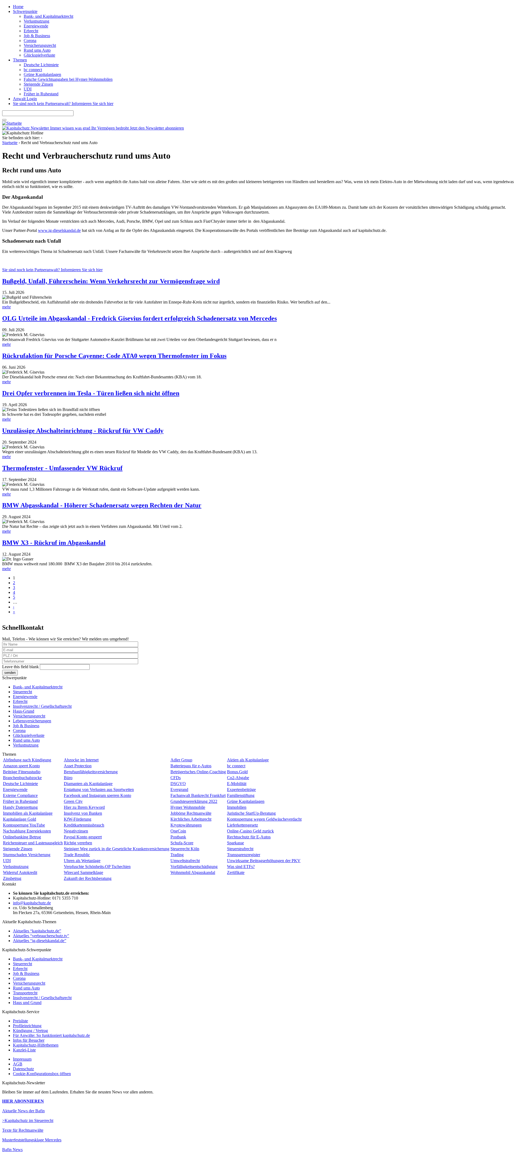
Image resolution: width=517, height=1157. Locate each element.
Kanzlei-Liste (24, 1050)
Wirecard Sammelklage (83, 872)
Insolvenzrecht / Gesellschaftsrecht (42, 706)
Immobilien (236, 807)
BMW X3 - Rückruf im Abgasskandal (54, 542)
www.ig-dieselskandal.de (59, 230)
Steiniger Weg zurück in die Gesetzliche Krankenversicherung (116, 848)
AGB (17, 1064)
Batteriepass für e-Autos (190, 766)
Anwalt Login (25, 98)
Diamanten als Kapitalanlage (88, 783)
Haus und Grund (27, 1002)
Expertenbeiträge (241, 789)
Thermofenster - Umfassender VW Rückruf (62, 468)
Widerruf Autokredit (20, 872)
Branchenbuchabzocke (22, 777)
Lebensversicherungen (32, 721)
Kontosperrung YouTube (24, 825)
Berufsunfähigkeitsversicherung (91, 771)
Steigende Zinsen (38, 84)
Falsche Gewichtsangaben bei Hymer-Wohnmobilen (68, 79)
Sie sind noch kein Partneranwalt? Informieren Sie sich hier (63, 103)
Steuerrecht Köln (184, 848)
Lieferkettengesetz (242, 825)
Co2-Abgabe (238, 777)
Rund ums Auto (37, 50)
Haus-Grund (23, 711)
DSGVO (178, 783)
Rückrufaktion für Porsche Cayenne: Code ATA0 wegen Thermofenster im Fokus (114, 355)
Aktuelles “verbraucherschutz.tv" (41, 935)
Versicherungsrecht (40, 45)
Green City (73, 801)
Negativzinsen (76, 831)
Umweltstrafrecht (185, 860)
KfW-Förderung (77, 819)
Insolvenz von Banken (83, 813)
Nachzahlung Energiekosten (27, 831)
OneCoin (178, 831)
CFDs (175, 777)
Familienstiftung (240, 795)
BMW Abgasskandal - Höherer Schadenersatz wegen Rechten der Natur (101, 505)
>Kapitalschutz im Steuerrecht (27, 1120)
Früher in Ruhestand (41, 94)
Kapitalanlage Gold (19, 819)
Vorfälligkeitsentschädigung (194, 866)
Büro (68, 777)
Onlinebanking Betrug (22, 837)
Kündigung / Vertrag (30, 1030)
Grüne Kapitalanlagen (42, 74)
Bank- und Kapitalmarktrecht (48, 16)
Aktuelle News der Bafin (23, 1111)
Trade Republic (77, 854)
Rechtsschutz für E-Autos (249, 837)
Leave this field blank (20, 666)
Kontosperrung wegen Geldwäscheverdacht (264, 819)
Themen (20, 60)
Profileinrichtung (27, 1025)
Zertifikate (235, 872)
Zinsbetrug (12, 878)
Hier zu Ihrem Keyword (84, 807)
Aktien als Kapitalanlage (248, 760)
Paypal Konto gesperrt (83, 837)
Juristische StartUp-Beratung (251, 813)
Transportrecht (25, 993)
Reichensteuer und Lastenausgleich (33, 843)
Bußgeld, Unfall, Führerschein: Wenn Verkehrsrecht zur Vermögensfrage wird (111, 281)
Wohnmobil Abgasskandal (192, 872)
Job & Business (37, 35)
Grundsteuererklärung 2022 (193, 801)
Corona (30, 40)
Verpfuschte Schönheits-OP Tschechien (97, 866)
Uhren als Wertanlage (82, 860)
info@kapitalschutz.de (32, 903)
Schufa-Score (181, 843)
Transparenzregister (243, 854)
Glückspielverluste (39, 55)
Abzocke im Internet (81, 760)
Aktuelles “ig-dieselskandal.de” (39, 940)
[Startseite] (12, 123)
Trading (177, 854)
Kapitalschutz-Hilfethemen (35, 1045)
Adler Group (181, 760)
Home (18, 6)
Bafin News (12, 1149)
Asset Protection (78, 766)
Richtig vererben (78, 843)
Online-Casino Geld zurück (250, 831)
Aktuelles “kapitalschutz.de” (37, 931)
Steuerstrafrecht (240, 848)
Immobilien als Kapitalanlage (28, 813)
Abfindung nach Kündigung (27, 760)
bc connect (33, 69)
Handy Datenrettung (20, 807)
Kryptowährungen (186, 825)
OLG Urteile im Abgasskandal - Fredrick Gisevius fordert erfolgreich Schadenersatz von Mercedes (139, 318)
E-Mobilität (236, 783)
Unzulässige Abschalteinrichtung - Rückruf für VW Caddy (82, 430)
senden (10, 673)
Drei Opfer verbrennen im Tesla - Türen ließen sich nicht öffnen (90, 393)
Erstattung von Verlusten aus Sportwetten (99, 789)
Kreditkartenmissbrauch (84, 825)
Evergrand (179, 789)
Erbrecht (31, 31)
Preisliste (20, 1021)
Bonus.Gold (237, 771)
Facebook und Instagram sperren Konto (97, 795)
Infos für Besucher (28, 1040)
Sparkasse (235, 843)
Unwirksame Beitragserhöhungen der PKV (264, 860)
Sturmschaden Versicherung (26, 854)
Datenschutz (23, 1069)
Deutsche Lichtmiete (41, 64)
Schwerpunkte (25, 11)
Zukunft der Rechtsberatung (87, 878)
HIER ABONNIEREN (23, 1101)
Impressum (22, 1059)
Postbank (178, 837)
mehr (6, 307)
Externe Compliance (20, 795)
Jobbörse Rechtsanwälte (190, 813)
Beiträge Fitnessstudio (21, 771)
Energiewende (36, 26)
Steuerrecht (22, 691)
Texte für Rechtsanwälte (22, 1130)
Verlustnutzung (36, 21)
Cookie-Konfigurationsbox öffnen (42, 1073)
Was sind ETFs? (241, 866)
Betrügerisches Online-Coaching (198, 771)
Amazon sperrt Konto (21, 766)
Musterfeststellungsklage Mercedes (31, 1140)
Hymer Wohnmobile (187, 807)
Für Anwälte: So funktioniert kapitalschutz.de (51, 1035)
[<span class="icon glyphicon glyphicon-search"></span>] (4, 120)
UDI (28, 89)
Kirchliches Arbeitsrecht (190, 819)
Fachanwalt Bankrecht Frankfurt (198, 795)
